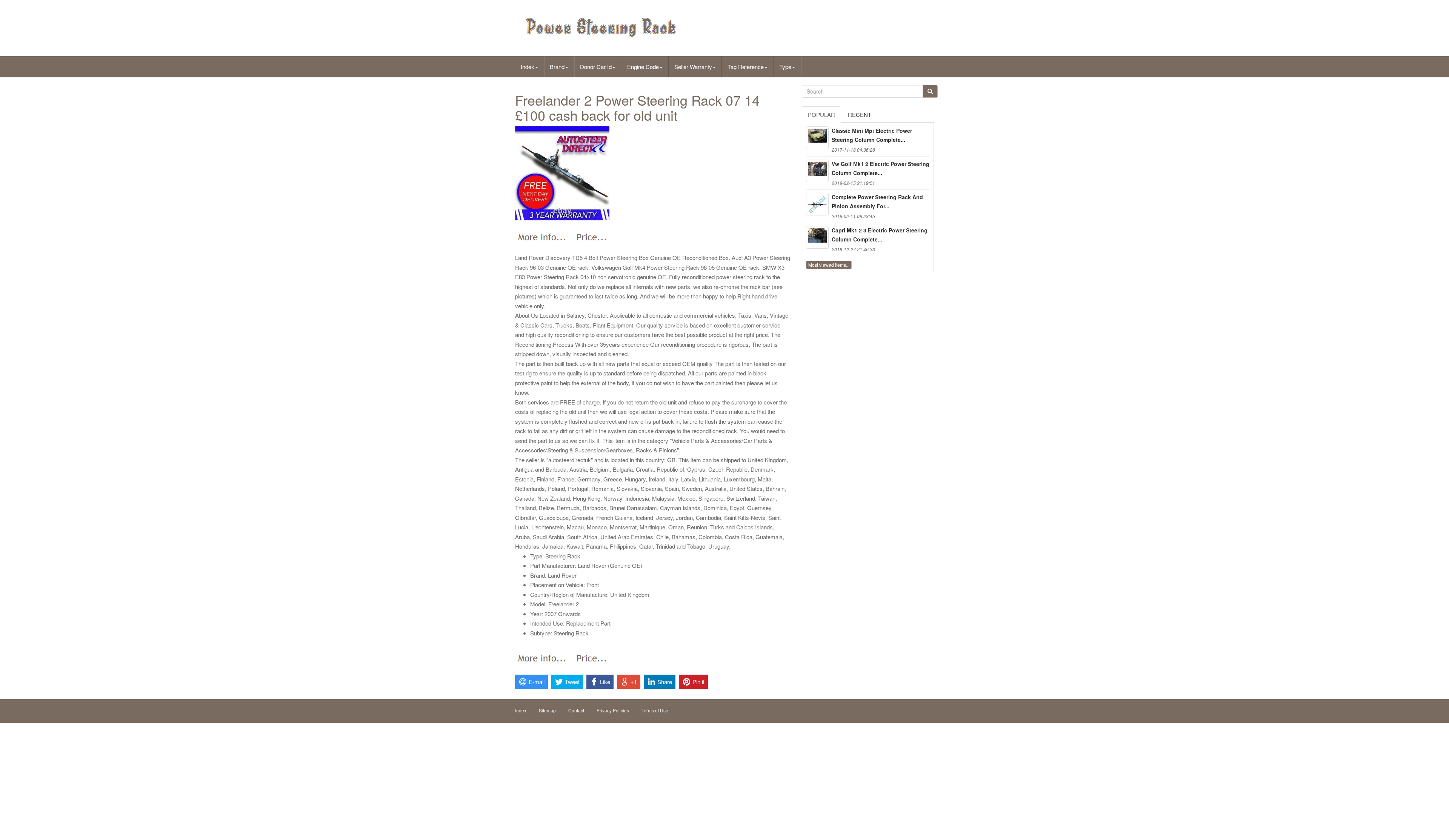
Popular (821, 114)
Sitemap (547, 710)
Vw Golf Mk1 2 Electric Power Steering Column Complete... (880, 168)
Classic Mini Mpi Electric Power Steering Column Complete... (872, 135)
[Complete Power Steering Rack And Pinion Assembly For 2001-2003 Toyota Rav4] (817, 204)
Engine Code (643, 67)
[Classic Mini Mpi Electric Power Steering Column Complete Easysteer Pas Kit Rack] (817, 137)
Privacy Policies (613, 710)
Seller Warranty (693, 67)
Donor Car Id (596, 67)
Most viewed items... (828, 264)
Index (527, 67)
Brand (557, 67)
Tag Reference (746, 67)
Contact (576, 710)
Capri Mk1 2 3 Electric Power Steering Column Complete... (880, 234)
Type (785, 67)
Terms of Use (654, 710)
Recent (859, 114)
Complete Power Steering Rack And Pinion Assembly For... (877, 201)
